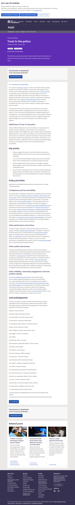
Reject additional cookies (28, 15)
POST (11, 27)
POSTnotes (41, 478)
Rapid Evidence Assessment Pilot (42, 482)
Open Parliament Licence (60, 501)
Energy (24, 483)
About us (9, 476)
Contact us (10, 478)
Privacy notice (11, 503)
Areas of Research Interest (45, 489)
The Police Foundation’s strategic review (19, 277)
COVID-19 (25, 476)
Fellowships (29, 21)
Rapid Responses (42, 480)
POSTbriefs (41, 476)
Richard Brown (19, 51)
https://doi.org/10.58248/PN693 (20, 84)
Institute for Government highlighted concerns (39, 205)
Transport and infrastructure (26, 494)
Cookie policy (18, 503)
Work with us (10, 491)
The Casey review (17, 236)
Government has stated (44, 240)
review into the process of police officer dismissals (30, 217)
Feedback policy (11, 483)
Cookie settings (43, 15)
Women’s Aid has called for (25, 201)
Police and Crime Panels (41, 207)
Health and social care (14, 464)
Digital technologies (14, 462)
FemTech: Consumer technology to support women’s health (17, 440)
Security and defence (28, 491)
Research (21, 21)
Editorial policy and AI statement (13, 480)
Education (25, 481)
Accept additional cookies (10, 15)
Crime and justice (13, 461)
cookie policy (38, 10)
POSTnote (23, 31)
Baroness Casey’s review (42, 209)
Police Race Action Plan (40, 259)
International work (12, 485)
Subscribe (57, 21)
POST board (10, 489)
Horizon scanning (42, 487)
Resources (42, 21)
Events (36, 21)
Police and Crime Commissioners (26, 209)
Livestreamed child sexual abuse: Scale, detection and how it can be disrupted (36, 441)
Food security (26, 487)
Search (65, 21)
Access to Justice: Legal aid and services (56, 440)
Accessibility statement (36, 503)
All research (41, 491)
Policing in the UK (44, 91)
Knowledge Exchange (13, 487)
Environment (26, 485)
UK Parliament (11, 31)
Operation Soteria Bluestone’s (27, 230)
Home (14, 21)
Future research (42, 485)
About (48, 21)
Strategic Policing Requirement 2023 (30, 99)
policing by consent (23, 87)
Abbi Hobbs (11, 51)
